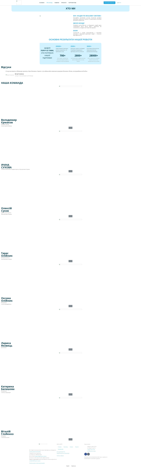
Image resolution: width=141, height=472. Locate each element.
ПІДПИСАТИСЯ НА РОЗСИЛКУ (63, 453)
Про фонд (49, 2)
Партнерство (72, 2)
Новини (57, 2)
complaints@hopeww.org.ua (34, 460)
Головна (41, 2)
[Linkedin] (88, 454)
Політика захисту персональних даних (37, 463)
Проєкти (63, 2)
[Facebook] (85, 454)
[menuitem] (119, 2)
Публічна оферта (60, 455)
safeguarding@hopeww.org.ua (40, 456)
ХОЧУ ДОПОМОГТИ (61, 451)
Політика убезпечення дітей (34, 451)
